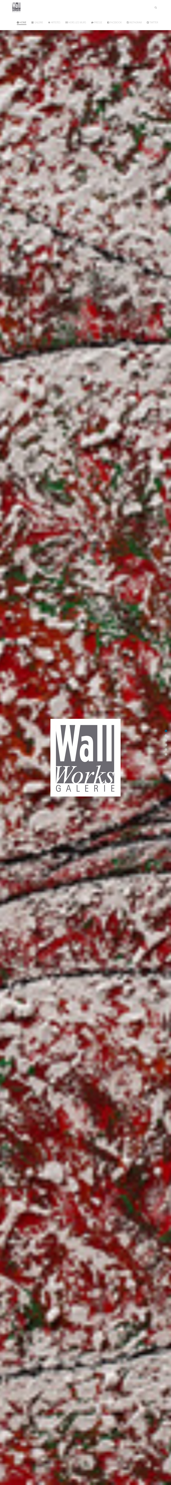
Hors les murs (77, 22)
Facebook (115, 22)
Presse (98, 22)
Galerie (38, 22)
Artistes (55, 22)
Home (22, 22)
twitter (153, 22)
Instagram (135, 22)
